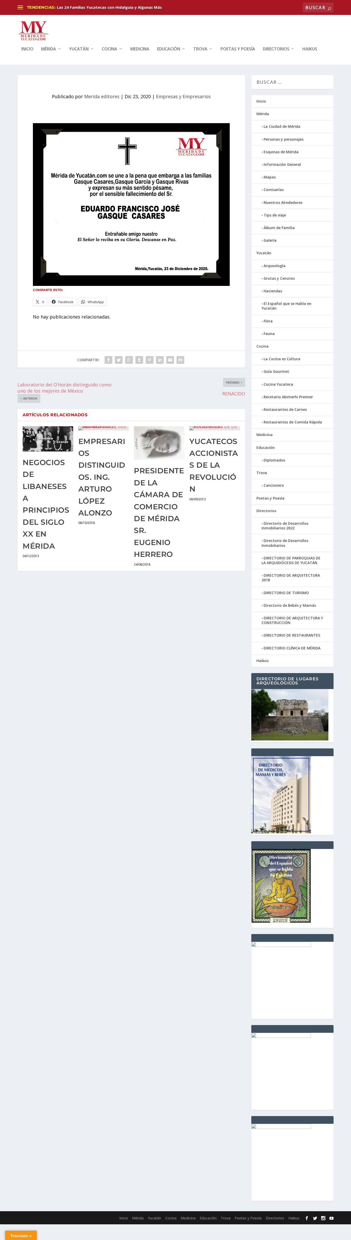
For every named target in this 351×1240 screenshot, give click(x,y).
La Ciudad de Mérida (282, 126)
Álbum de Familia (279, 227)
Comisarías (274, 189)
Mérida (48, 49)
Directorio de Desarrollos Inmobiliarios (285, 543)
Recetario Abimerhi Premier (288, 396)
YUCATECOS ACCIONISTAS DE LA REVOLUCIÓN (213, 465)
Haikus (309, 49)
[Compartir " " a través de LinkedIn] (160, 360)
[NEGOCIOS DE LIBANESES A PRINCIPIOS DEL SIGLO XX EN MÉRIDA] (48, 438)
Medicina (139, 49)
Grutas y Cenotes (279, 278)
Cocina (109, 49)
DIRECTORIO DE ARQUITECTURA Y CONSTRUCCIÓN (292, 620)
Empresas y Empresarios (183, 96)
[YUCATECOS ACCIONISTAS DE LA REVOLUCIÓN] (214, 428)
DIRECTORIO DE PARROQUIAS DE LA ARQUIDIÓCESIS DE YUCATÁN (291, 560)
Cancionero (274, 485)
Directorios (276, 49)
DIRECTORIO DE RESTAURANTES (292, 635)
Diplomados (274, 460)
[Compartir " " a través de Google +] (129, 360)
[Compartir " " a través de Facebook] (108, 360)
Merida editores (101, 96)
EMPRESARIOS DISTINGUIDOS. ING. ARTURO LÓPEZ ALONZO (101, 477)
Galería (270, 240)
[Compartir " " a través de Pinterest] (149, 360)
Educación (168, 49)
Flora (268, 321)
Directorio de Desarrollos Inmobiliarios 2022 (285, 525)
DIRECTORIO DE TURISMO (286, 592)
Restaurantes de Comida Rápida (293, 422)
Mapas (270, 177)
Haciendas (273, 290)
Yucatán (79, 49)
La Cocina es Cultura (282, 358)
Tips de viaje (275, 215)
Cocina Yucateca (278, 384)
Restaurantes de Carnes (285, 409)
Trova (200, 49)
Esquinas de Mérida (281, 151)
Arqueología (274, 265)
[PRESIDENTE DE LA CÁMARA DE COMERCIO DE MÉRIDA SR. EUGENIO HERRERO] (159, 443)
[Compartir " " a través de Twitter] (119, 360)
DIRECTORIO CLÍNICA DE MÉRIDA (292, 648)
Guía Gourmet (276, 371)
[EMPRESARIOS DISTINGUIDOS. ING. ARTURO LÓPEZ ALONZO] (103, 428)
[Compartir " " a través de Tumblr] (139, 360)
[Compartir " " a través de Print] (180, 360)
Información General (282, 164)
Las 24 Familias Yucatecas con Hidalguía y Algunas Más (109, 7)
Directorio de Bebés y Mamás (290, 605)
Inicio (27, 49)
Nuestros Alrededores (283, 202)
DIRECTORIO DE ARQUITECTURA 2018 (291, 577)
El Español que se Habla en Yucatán (286, 306)
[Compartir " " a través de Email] (170, 360)
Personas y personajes (283, 139)
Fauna (269, 333)
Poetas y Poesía (237, 49)
